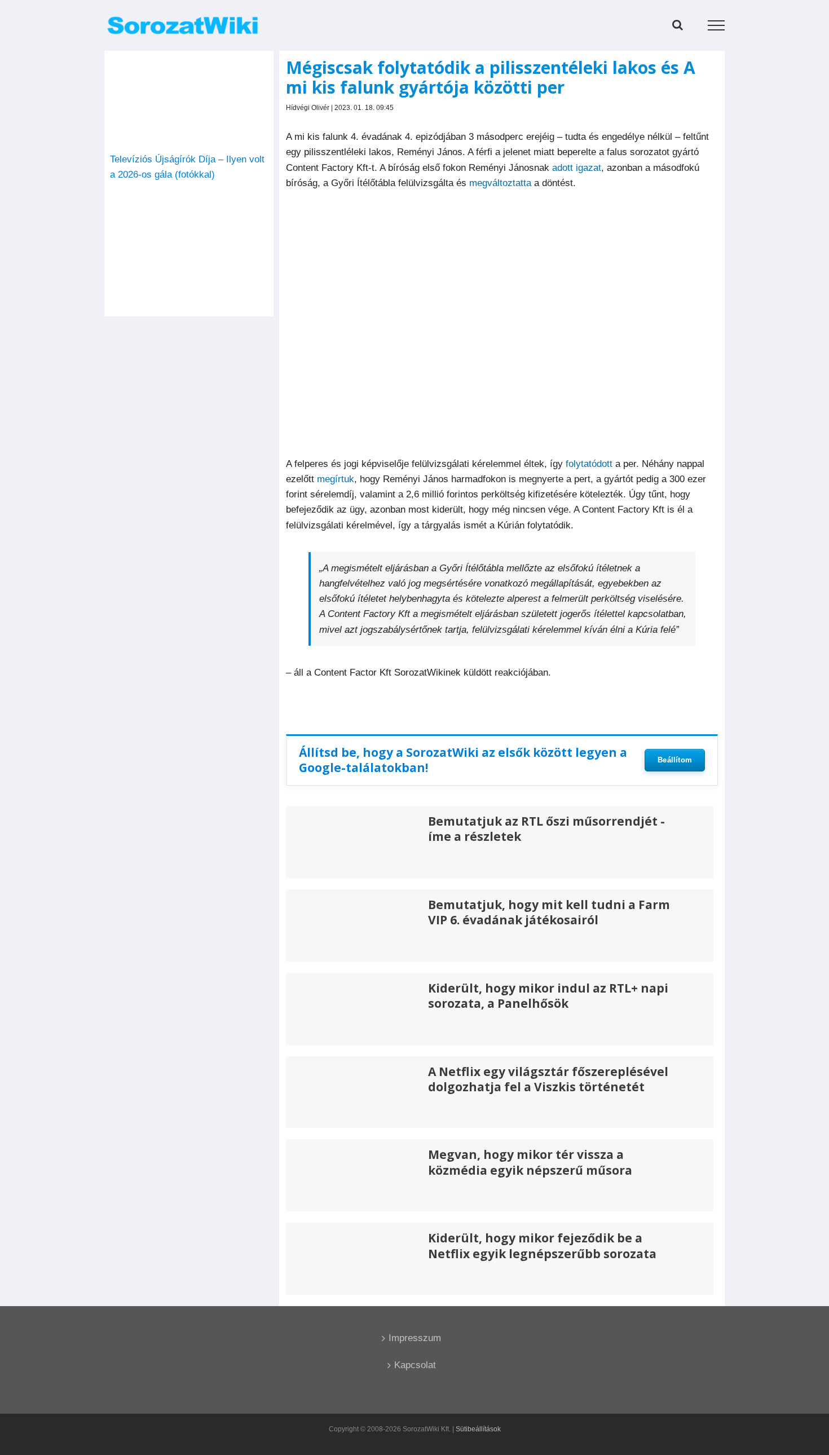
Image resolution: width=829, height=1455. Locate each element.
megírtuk (335, 479)
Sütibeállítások (478, 1429)
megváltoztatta (500, 183)
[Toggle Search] (677, 24)
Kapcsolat (415, 1365)
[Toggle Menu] (716, 25)
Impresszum (415, 1338)
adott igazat (576, 167)
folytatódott (589, 463)
